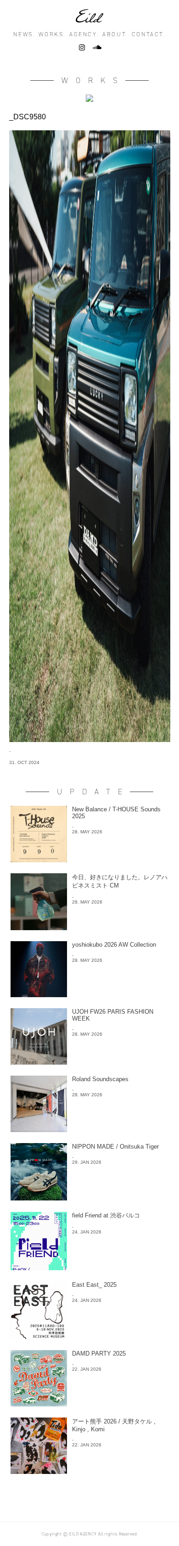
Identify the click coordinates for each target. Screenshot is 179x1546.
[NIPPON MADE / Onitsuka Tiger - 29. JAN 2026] (89, 1198)
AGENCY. (84, 34)
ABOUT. (115, 34)
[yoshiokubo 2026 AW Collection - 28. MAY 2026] (89, 995)
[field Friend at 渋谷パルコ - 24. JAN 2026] (89, 1268)
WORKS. (52, 34)
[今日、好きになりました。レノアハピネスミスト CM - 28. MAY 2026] (89, 928)
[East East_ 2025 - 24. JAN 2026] (89, 1336)
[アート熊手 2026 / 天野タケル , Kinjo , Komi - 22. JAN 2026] (89, 1471)
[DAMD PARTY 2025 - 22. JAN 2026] (89, 1404)
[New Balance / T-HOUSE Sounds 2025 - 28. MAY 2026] (89, 860)
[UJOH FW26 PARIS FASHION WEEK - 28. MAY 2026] (89, 1062)
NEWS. (24, 34)
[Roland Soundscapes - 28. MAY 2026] (89, 1129)
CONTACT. (149, 34)
